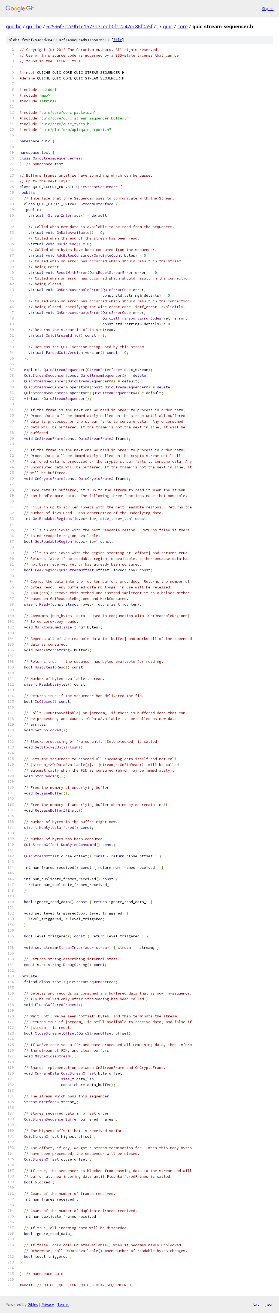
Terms (63, 1304)
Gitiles (33, 1304)
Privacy (47, 1304)
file (117, 40)
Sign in (268, 8)
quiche (14, 26)
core (182, 26)
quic (168, 26)
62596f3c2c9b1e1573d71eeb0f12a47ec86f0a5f (99, 26)
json (269, 1304)
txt (256, 1304)
